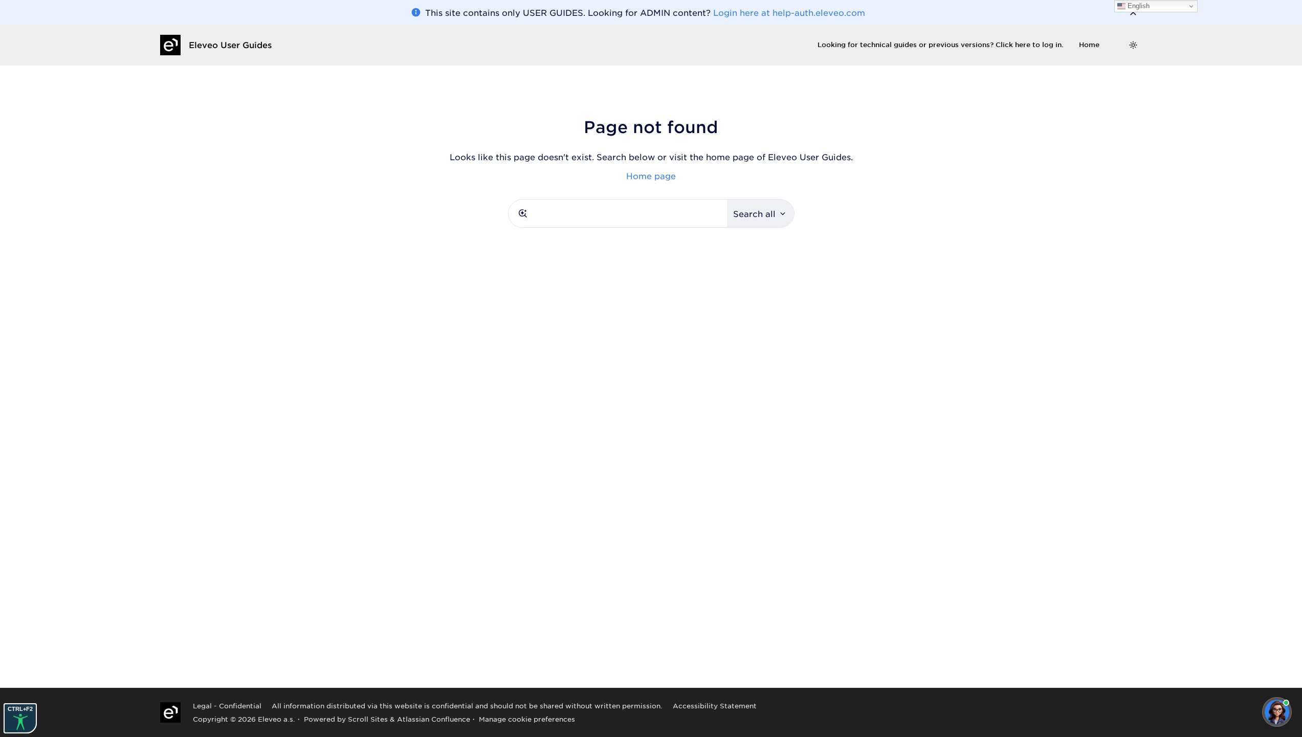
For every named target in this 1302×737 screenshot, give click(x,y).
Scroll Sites (368, 718)
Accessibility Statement (715, 705)
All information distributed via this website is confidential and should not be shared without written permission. (467, 705)
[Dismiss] (1133, 12)
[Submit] (523, 213)
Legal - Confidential (227, 705)
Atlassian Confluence (433, 718)
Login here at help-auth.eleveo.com (789, 12)
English (1138, 6)
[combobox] (618, 213)
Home (1089, 44)
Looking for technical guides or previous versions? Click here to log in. (941, 44)
